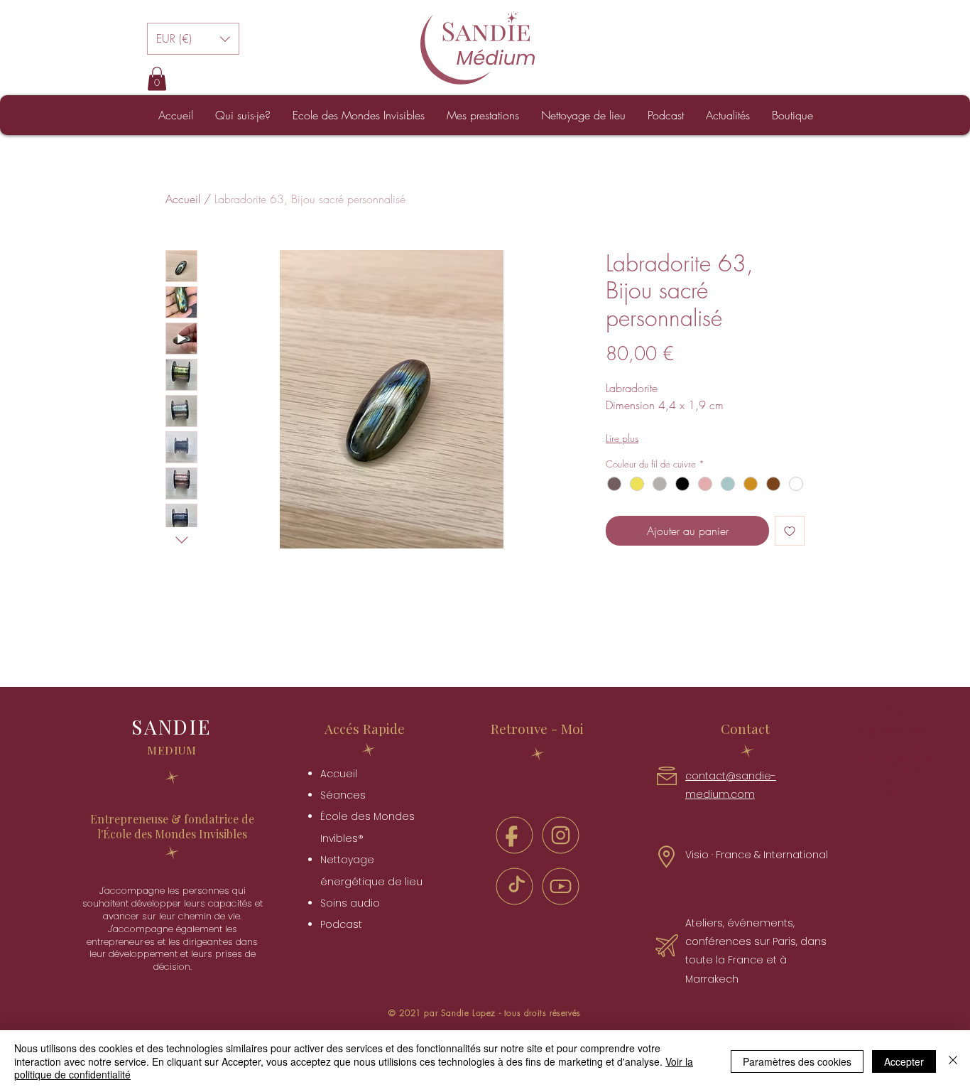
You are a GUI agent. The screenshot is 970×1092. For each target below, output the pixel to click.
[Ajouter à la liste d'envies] (790, 531)
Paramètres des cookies (797, 1061)
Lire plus (622, 438)
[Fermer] (952, 1061)
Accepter (904, 1061)
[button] (193, 39)
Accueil (182, 199)
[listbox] (193, 39)
